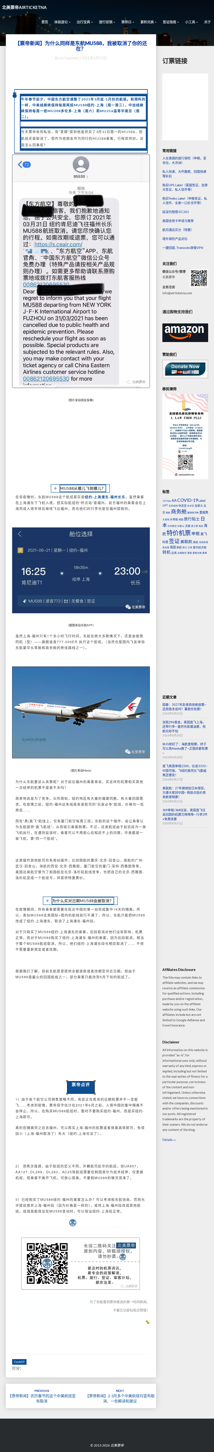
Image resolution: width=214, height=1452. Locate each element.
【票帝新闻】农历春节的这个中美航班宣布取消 (42, 1396)
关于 (207, 22)
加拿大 (199, 505)
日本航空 (172, 526)
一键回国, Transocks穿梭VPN (182, 248)
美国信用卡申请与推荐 (178, 221)
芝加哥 (165, 547)
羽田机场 (203, 542)
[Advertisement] (81, 443)
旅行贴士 (192, 519)
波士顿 (194, 526)
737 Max (166, 500)
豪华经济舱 (199, 547)
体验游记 (61, 22)
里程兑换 (197, 552)
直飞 (203, 534)
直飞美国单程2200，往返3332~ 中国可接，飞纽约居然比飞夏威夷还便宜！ (185, 770)
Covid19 (19, 1361)
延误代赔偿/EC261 (175, 212)
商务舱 (179, 511)
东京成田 (173, 505)
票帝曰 (126, 22)
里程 (189, 552)
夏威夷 (203, 512)
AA (174, 500)
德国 (181, 519)
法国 (187, 525)
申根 (195, 533)
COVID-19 (187, 500)
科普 (165, 542)
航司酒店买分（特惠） (178, 230)
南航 (168, 512)
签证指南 (170, 22)
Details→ (169, 1140)
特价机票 (179, 532)
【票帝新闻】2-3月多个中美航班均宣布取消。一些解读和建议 (120, 1396)
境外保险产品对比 (174, 239)
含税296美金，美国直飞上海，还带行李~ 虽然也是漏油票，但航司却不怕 (184, 726)
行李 (190, 547)
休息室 (182, 505)
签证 (174, 541)
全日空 (190, 505)
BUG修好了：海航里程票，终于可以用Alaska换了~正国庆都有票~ (185, 748)
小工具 (190, 22)
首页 (44, 22)
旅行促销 (106, 22)
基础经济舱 (193, 512)
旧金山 (180, 526)
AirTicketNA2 (69, 58)
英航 (179, 547)
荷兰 (184, 547)
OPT (165, 505)
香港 (204, 552)
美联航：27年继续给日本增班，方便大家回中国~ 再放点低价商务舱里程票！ (184, 792)
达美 (174, 552)
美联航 (186, 541)
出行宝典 (84, 22)
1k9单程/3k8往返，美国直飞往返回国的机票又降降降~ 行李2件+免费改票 (185, 814)
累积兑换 (147, 22)
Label (202, 500)
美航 (195, 542)
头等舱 (174, 519)
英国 (173, 547)
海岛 (201, 526)
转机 (166, 552)
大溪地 (165, 519)
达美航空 (182, 552)
